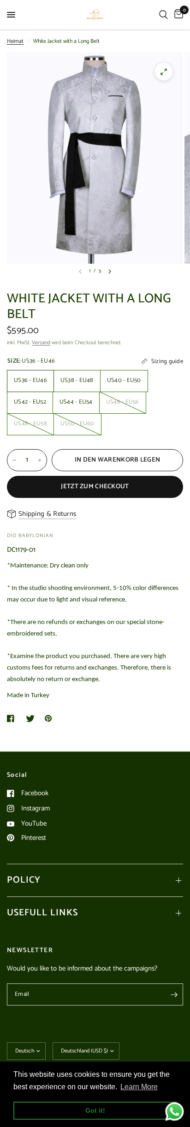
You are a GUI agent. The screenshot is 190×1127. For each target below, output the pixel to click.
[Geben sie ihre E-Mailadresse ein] (174, 994)
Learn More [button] (139, 1087)
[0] (177, 14)
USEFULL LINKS (42, 912)
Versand (41, 342)
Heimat (15, 41)
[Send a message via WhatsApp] (174, 1111)
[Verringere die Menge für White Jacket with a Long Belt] (14, 460)
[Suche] (163, 14)
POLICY (24, 880)
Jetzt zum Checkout (95, 486)
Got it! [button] (95, 1110)
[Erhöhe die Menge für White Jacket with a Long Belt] (40, 460)
